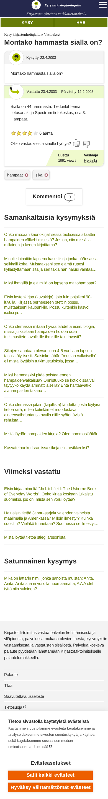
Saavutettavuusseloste (24, 696)
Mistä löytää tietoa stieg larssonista (34, 537)
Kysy (27, 22)
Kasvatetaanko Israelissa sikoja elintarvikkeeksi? (46, 447)
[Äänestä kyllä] (76, 143)
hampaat (15, 175)
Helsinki (90, 160)
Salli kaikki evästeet (50, 775)
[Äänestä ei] (86, 144)
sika (38, 175)
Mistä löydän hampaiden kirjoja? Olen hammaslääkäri (51, 433)
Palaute (11, 674)
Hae (80, 22)
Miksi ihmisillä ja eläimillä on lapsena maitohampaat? (50, 282)
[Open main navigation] (103, 5)
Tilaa (8, 685)
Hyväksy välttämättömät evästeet (51, 787)
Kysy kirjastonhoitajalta (22, 34)
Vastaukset (52, 34)
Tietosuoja (13, 707)
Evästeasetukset (51, 763)
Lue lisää (41, 747)
